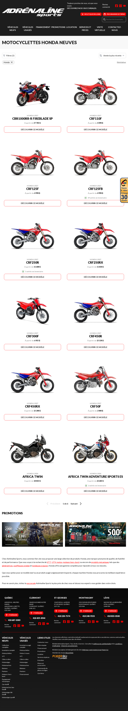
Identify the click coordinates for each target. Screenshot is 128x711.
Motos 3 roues (25, 653)
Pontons (5, 671)
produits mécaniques (100, 562)
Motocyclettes (7, 653)
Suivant (74, 503)
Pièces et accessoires (42, 664)
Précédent (55, 503)
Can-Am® (5, 684)
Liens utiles (44, 638)
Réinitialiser (121, 62)
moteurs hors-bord (71, 562)
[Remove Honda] (11, 62)
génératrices (7, 565)
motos (59, 562)
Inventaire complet (8, 650)
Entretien (41, 660)
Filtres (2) (10, 55)
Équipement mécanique (6, 680)
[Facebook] (116, 5)
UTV (54, 562)
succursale (31, 583)
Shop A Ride (69, 653)
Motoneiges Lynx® (8, 697)
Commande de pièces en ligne (43, 669)
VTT (49, 562)
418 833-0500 (113, 616)
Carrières (41, 673)
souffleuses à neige (22, 565)
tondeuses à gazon (40, 565)
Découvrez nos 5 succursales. (81, 8)
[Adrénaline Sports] (33, 12)
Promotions (58, 27)
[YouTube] (124, 5)
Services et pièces (44, 657)
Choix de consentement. (69, 646)
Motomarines (6, 665)
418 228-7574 (64, 616)
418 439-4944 (39, 618)
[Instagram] (120, 5)
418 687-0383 (14, 620)
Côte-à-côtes (6, 659)
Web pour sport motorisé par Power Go (95, 650)
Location (71, 27)
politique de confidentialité (102, 644)
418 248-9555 (88, 616)
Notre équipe (42, 645)
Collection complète (5, 646)
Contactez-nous (43, 642)
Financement (43, 27)
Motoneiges (6, 662)
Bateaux (5, 668)
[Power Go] (80, 657)
